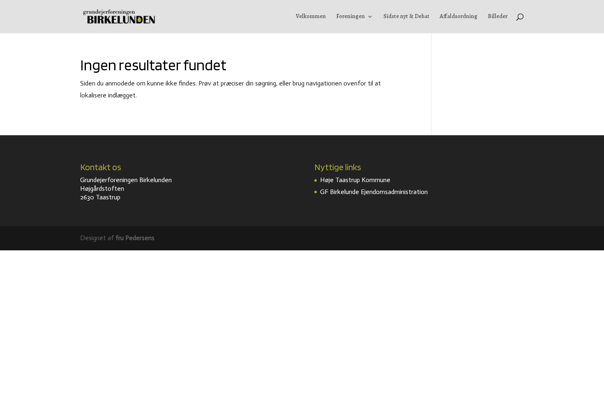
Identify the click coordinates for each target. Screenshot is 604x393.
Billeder (497, 17)
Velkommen (311, 17)
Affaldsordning (458, 17)
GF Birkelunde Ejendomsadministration (374, 192)
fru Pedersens (134, 238)
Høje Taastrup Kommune (355, 180)
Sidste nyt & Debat (406, 17)
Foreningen (350, 17)
